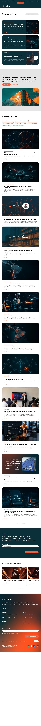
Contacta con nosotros (26, 621)
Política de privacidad (13, 639)
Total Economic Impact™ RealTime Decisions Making (10, 578)
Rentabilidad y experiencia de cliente (9, 612)
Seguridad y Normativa (32, 123)
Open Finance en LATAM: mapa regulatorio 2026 (15, 347)
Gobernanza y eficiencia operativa (9, 615)
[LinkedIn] (3, 606)
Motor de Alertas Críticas (26, 613)
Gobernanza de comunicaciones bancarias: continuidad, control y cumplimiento (13, 41)
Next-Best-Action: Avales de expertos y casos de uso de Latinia (29, 579)
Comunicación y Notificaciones (8, 37)
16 (20, 523)
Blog (3, 621)
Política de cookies (23, 639)
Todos (4, 120)
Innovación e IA (18, 123)
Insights (24, 123)
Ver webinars (15, 84)
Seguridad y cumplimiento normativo (9, 613)
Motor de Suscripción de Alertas (28, 615)
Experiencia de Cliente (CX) (8, 123)
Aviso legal (4, 639)
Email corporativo (5, 544)
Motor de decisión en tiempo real (28, 612)
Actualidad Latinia (6, 52)
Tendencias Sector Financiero (18, 125)
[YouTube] (6, 606)
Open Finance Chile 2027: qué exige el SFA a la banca (16, 284)
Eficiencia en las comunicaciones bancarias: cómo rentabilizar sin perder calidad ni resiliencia (13, 26)
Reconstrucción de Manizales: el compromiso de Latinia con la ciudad (13, 56)
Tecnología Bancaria (7, 125)
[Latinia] (6, 6)
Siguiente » (23, 523)
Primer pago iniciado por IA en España (13, 316)
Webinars (4, 622)
